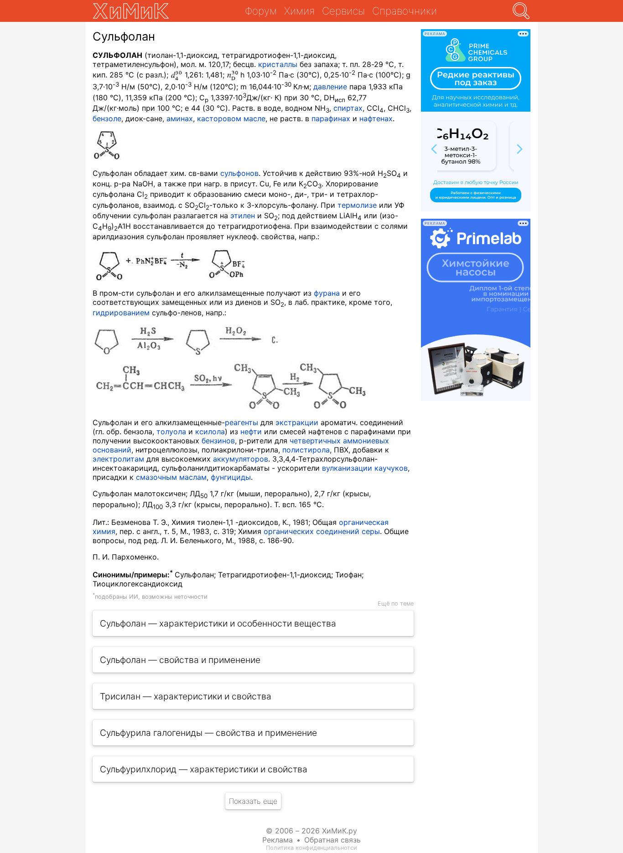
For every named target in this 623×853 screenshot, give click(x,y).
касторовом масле (231, 118)
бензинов (218, 440)
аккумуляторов (240, 458)
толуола (171, 431)
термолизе (357, 205)
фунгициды (231, 477)
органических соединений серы (322, 531)
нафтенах (376, 118)
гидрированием (121, 312)
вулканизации (347, 468)
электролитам (118, 458)
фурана (327, 293)
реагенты (241, 422)
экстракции (296, 422)
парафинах (331, 118)
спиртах (348, 108)
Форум (261, 11)
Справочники (404, 11)
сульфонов (239, 173)
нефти (251, 431)
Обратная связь (332, 839)
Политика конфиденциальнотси (311, 847)
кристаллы (277, 64)
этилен (242, 215)
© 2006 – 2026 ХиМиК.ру (311, 830)
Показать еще (253, 801)
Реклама (277, 839)
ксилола (210, 431)
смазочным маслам (171, 477)
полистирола (306, 449)
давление (330, 86)
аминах (179, 118)
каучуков (391, 468)
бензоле (107, 118)
